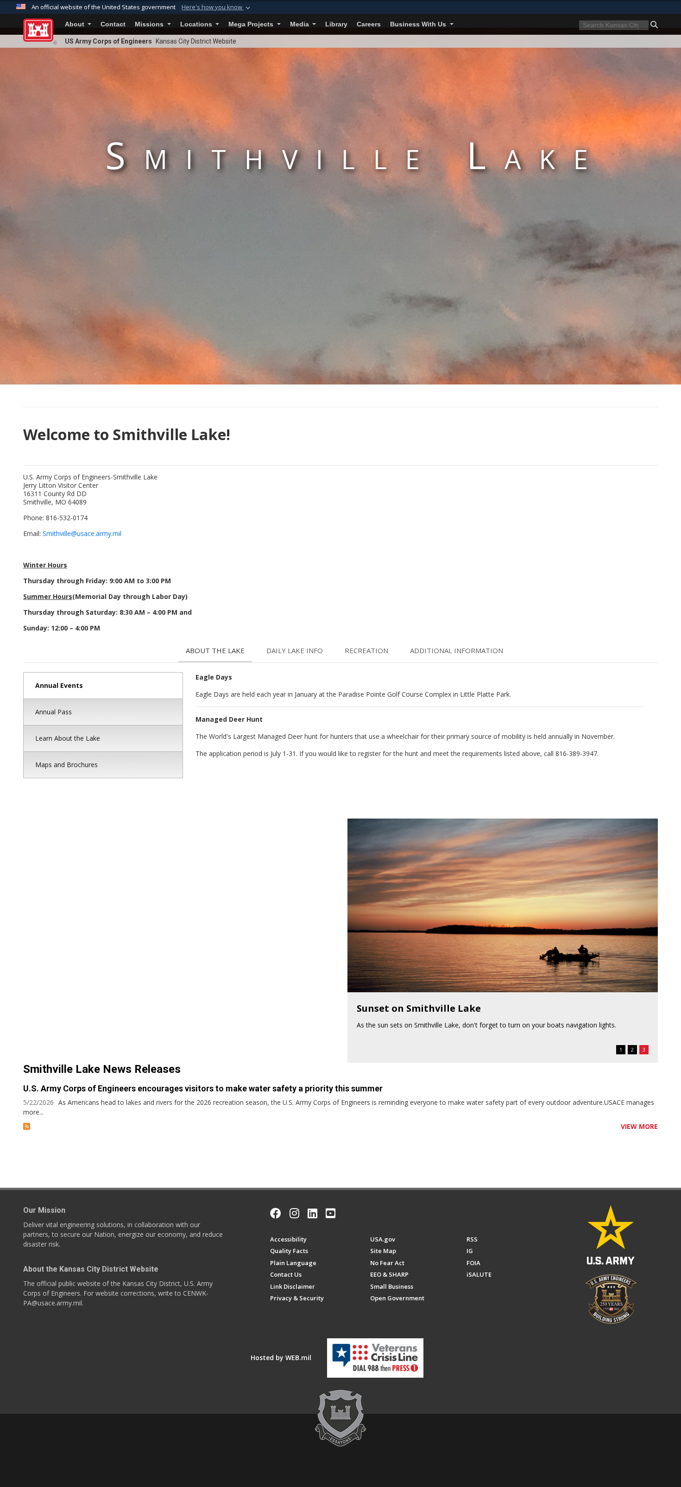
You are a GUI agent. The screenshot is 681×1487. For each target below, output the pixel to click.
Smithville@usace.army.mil (82, 533)
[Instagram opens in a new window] (294, 1213)
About (75, 24)
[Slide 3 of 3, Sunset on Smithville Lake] (502, 905)
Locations (197, 24)
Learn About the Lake (67, 738)
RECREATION (366, 650)
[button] (217, 7)
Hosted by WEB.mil (281, 1357)
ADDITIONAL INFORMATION (456, 650)
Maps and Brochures (66, 764)
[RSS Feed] (26, 1126)
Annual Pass (53, 711)
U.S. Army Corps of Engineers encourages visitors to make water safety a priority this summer (203, 1088)
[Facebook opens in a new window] (275, 1213)
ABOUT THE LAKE (215, 650)
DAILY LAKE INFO (294, 650)
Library (336, 24)
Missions (150, 24)
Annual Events (59, 685)
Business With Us (419, 24)
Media (300, 24)
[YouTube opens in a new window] (330, 1213)
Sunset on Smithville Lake (419, 1008)
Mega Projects (251, 24)
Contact (113, 24)
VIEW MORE (639, 1126)
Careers (369, 24)
